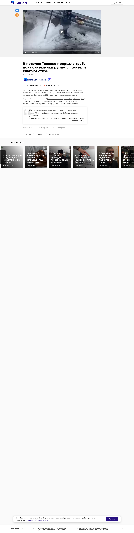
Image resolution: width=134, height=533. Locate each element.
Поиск (118, 3)
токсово (28, 135)
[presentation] (3, 157)
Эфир (68, 3)
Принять (112, 519)
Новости (38, 3)
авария (40, 135)
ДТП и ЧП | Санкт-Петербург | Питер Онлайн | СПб (65, 99)
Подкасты (58, 3)
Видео (48, 3)
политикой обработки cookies (37, 520)
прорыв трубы (54, 135)
